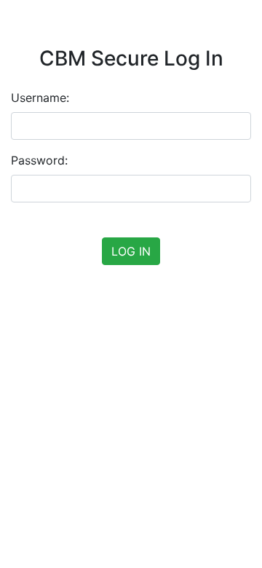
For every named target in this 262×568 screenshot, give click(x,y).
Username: (40, 97)
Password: (39, 160)
